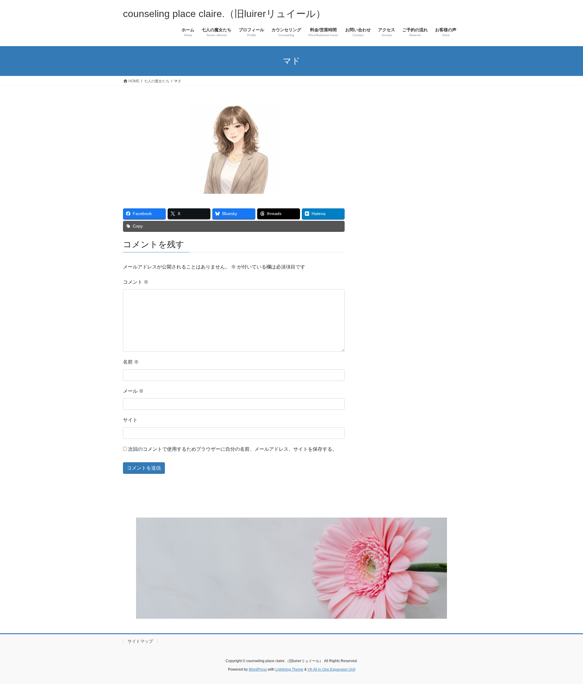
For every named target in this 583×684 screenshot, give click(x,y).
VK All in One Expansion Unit (331, 669)
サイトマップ (140, 641)
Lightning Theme (289, 669)
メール (133, 391)
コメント (135, 282)
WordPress (258, 669)
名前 (131, 361)
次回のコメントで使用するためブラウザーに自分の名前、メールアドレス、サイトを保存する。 (232, 449)
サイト (130, 419)
